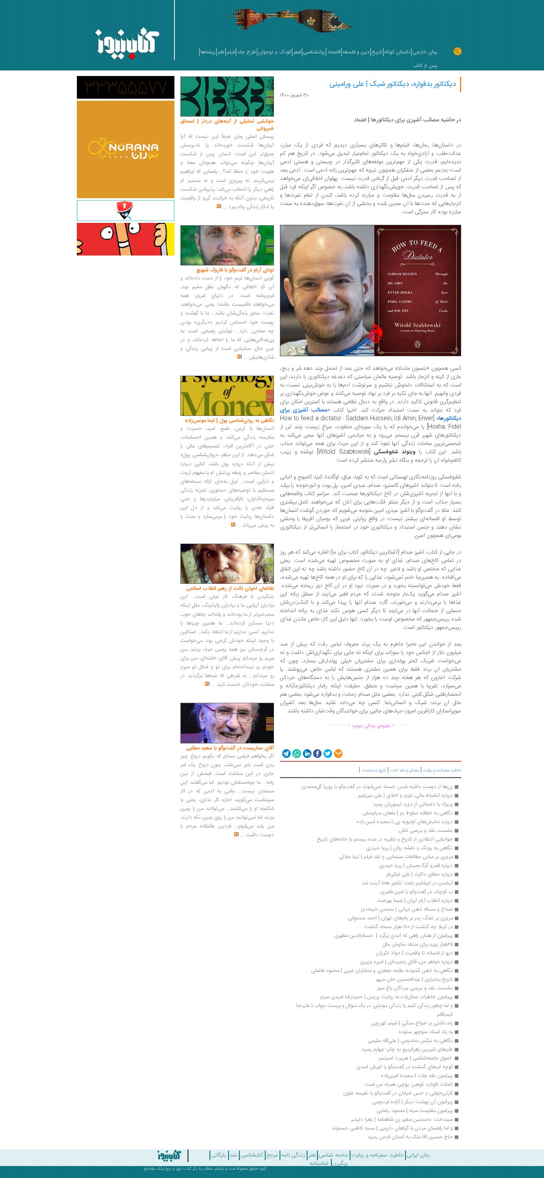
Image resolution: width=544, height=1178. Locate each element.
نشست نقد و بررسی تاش (426, 830)
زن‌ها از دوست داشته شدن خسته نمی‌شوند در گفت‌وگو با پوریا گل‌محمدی (377, 786)
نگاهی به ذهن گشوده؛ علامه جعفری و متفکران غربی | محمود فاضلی (382, 970)
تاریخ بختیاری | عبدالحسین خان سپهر (414, 979)
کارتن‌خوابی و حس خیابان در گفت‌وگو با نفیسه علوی (398, 1093)
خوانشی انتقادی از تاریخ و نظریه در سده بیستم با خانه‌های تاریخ (385, 839)
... (225, 207)
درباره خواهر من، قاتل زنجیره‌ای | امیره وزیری (406, 962)
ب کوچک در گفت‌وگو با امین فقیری (416, 891)
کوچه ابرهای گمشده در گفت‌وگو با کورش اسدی (404, 1067)
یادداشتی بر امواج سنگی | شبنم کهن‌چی (412, 1023)
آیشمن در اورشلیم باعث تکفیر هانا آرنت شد (407, 883)
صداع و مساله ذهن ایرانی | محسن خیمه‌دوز (407, 909)
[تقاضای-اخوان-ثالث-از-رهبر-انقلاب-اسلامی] (227, 564)
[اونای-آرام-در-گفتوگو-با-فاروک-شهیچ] (227, 245)
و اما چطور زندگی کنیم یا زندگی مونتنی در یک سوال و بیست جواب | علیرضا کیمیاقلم (374, 1010)
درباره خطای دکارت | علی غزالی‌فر (419, 874)
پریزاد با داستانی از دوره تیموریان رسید (413, 804)
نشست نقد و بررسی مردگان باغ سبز (415, 988)
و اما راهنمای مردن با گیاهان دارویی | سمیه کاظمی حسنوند (392, 1128)
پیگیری (340, 1163)
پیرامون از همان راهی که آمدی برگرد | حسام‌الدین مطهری (393, 935)
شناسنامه (319, 1163)
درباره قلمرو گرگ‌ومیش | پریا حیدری (416, 865)
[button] (286, 753)
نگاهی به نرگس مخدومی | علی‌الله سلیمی (410, 1040)
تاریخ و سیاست (374, 770)
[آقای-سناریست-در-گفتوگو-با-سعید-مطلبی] (227, 723)
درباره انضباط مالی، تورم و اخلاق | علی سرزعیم (405, 795)
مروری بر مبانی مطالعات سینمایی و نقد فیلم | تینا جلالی (396, 856)
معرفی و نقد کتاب (404, 770)
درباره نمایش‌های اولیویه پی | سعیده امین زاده (404, 821)
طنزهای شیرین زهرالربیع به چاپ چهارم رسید (407, 1049)
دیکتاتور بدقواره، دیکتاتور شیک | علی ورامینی (392, 84)
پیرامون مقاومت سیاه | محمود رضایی (414, 1110)
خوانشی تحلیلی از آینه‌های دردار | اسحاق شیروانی (227, 125)
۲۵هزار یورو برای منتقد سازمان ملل (418, 944)
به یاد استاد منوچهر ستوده (426, 1032)
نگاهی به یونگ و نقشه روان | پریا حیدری (409, 848)
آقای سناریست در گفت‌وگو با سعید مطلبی (230, 748)
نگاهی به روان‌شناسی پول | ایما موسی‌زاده (229, 420)
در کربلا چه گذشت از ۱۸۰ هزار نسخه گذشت (408, 927)
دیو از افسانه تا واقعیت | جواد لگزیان (414, 953)
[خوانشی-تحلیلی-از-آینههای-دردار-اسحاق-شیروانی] (227, 96)
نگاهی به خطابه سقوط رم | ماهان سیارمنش (407, 813)
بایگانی (218, 1155)
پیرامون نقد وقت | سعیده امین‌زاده (417, 1075)
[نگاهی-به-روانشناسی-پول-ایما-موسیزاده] (227, 396)
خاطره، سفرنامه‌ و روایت (442, 770)
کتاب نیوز (183, 1169)
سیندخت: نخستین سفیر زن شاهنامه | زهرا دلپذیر (401, 1119)
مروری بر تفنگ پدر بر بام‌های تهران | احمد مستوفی (400, 918)
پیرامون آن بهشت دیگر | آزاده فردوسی (412, 1102)
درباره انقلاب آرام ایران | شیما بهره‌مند (414, 900)
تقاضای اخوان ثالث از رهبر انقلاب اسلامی (230, 588)
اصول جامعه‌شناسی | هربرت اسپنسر (415, 1058)
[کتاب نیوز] (150, 1155)
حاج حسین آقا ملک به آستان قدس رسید (410, 1137)
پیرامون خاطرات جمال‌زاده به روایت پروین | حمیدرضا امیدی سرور (386, 997)
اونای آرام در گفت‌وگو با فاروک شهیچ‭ (235, 270)
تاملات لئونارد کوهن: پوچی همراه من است (409, 1084)
